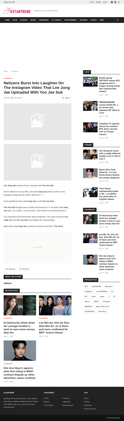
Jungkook (88, 291)
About (105, 2)
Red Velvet (102, 311)
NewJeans (109, 286)
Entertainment (70, 20)
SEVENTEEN (89, 311)
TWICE (96, 301)
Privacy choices (90, 409)
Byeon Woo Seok (102, 306)
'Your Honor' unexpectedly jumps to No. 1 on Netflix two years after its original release (108, 193)
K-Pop (15, 20)
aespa (102, 296)
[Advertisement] (62, 45)
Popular (98, 2)
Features (84, 20)
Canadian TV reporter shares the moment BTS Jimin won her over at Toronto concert (109, 129)
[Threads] (115, 2)
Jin (112, 291)
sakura (19, 98)
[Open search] (117, 20)
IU (114, 296)
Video (102, 20)
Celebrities (44, 20)
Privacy (87, 402)
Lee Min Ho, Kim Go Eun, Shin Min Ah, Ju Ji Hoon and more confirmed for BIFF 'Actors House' (109, 239)
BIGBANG (88, 306)
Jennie (87, 301)
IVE (86, 296)
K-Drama (23, 20)
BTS (86, 286)
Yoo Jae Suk (24, 269)
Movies (33, 20)
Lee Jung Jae (10, 269)
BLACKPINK (96, 286)
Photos (94, 20)
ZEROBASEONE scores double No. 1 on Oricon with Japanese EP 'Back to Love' (109, 107)
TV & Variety (56, 20)
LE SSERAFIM (101, 291)
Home (7, 20)
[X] (118, 2)
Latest (91, 2)
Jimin (93, 296)
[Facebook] (112, 2)
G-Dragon (106, 301)
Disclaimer (88, 405)
